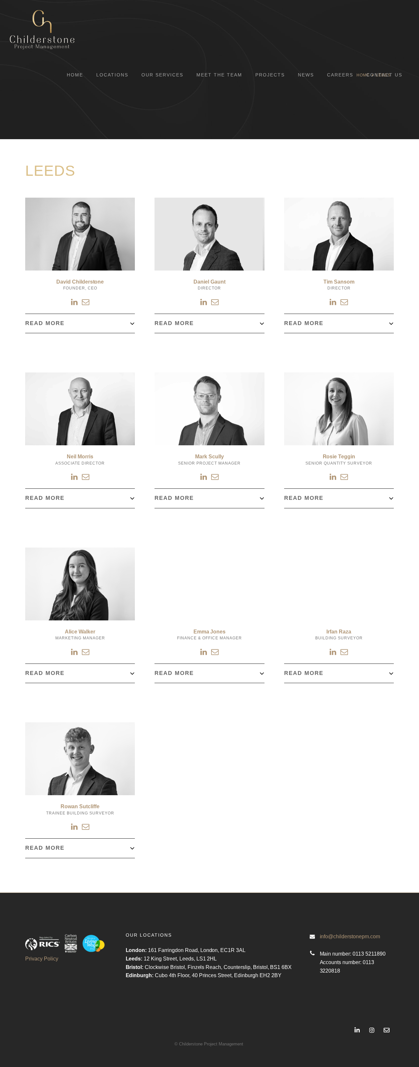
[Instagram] (372, 1030)
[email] (386, 1030)
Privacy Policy (41, 958)
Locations (112, 74)
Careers (340, 74)
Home (75, 74)
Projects (270, 74)
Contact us (384, 74)
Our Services (162, 74)
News (306, 74)
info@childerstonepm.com (350, 936)
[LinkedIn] (75, 302)
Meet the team (219, 74)
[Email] (85, 302)
